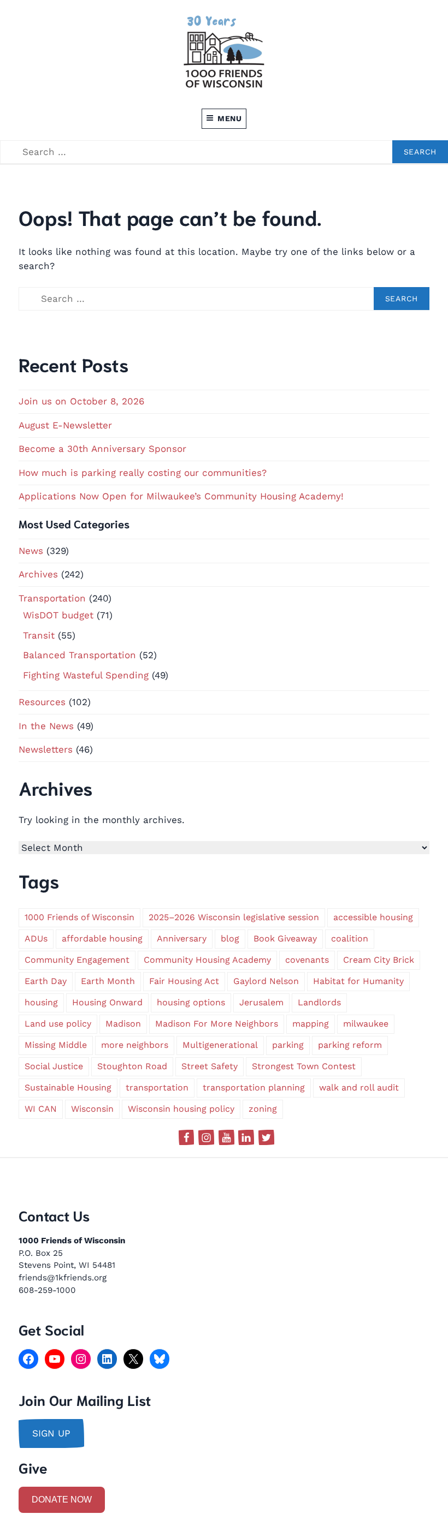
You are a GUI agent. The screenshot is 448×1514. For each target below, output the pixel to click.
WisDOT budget (58, 615)
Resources (42, 701)
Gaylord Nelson (266, 981)
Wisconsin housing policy (181, 1109)
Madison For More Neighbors (216, 1023)
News (31, 550)
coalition (349, 938)
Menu (229, 118)
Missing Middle (56, 1045)
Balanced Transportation (79, 654)
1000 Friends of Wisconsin (79, 917)
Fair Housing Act (184, 981)
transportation (157, 1087)
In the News (46, 725)
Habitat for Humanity (358, 981)
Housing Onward (107, 1002)
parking (288, 1045)
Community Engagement (77, 960)
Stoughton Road (132, 1066)
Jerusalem (261, 1002)
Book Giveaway (285, 938)
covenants (307, 960)
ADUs (36, 938)
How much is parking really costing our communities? (143, 472)
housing (41, 1002)
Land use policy (58, 1023)
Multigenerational (220, 1045)
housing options (191, 1002)
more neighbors (134, 1045)
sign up (51, 1433)
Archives (38, 574)
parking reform (350, 1045)
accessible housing (373, 917)
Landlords (319, 1002)
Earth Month (108, 981)
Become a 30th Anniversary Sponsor (102, 448)
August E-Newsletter (65, 425)
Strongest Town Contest (304, 1066)
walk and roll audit (359, 1087)
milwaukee (365, 1023)
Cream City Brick (378, 960)
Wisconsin (92, 1109)
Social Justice (54, 1066)
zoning (263, 1109)
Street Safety (209, 1066)
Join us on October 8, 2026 (81, 401)
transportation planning (254, 1087)
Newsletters (46, 749)
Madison (123, 1023)
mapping (310, 1023)
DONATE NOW (62, 1499)
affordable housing (102, 938)
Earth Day (46, 981)
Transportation (52, 598)
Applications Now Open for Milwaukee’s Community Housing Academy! (181, 496)
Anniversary (182, 938)
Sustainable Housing (68, 1087)
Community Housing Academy (207, 960)
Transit (39, 635)
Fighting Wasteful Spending (86, 675)
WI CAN (41, 1109)
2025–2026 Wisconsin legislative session (234, 917)
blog (230, 938)
